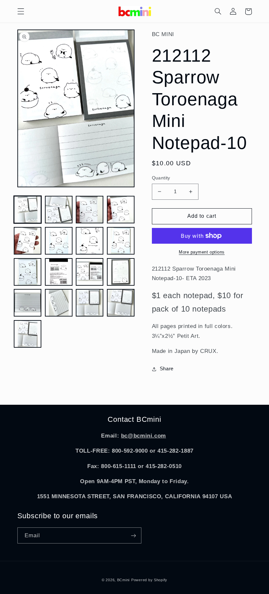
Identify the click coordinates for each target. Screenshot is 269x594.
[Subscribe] (133, 535)
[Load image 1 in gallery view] (27, 209)
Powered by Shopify (149, 580)
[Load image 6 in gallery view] (58, 241)
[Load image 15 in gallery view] (89, 303)
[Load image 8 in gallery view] (120, 241)
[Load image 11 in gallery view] (89, 272)
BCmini (123, 580)
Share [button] (167, 368)
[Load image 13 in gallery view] (27, 303)
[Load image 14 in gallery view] (58, 303)
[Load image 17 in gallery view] (27, 334)
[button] (20, 11)
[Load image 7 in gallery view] (89, 241)
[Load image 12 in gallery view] (120, 272)
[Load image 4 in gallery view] (120, 209)
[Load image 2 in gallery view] (58, 209)
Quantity (161, 177)
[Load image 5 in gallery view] (27, 241)
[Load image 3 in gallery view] (89, 209)
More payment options (202, 252)
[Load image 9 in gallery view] (27, 272)
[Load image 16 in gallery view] (120, 303)
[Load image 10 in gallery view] (58, 272)
